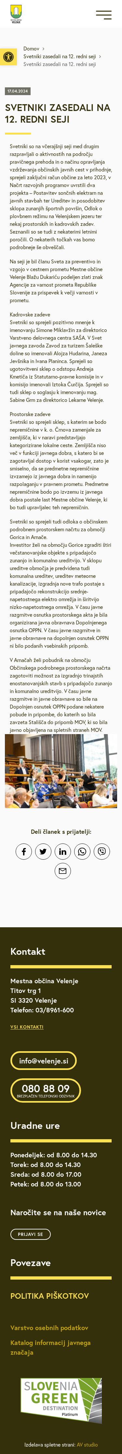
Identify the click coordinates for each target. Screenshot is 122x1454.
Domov (31, 48)
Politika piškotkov (49, 1296)
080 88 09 (46, 1090)
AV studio (87, 1444)
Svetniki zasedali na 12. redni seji (59, 56)
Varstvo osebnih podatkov (49, 1327)
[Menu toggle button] (104, 16)
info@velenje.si (43, 1060)
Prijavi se (30, 1234)
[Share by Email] (63, 871)
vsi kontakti (27, 1027)
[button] (8, 57)
